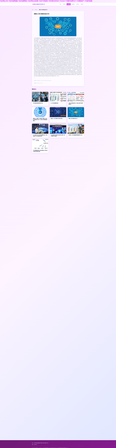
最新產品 (34, 89)
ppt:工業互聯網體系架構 (54, 103)
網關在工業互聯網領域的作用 (73, 118)
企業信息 (77, 4)
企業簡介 (64, 4)
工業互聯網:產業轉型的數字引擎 (38, 103)
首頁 (60, 4)
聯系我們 (73, 4)
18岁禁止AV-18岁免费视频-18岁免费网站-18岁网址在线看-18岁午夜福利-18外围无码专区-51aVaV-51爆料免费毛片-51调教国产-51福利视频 (46, 1)
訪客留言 (82, 4)
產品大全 (68, 4)
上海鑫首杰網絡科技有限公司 (38, 4)
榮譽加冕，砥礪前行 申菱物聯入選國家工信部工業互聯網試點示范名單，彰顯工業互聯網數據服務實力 (40, 119)
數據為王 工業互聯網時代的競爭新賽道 (56, 118)
